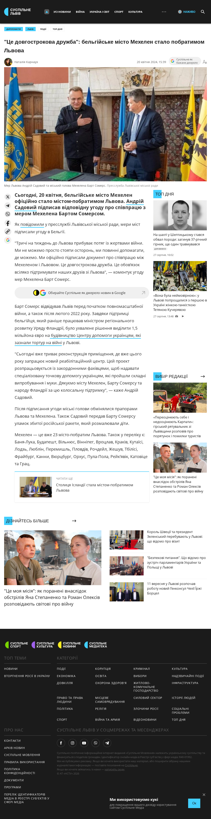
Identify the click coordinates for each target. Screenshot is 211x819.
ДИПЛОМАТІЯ (13, 29)
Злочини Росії (146, 709)
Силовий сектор (148, 698)
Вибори (140, 676)
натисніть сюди (114, 769)
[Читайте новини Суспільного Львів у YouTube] (84, 743)
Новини (11, 669)
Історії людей (184, 698)
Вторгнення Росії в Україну (27, 676)
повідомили (32, 224)
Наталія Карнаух (26, 62)
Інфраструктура (185, 683)
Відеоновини (145, 720)
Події (43, 29)
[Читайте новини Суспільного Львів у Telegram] (107, 743)
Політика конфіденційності (19, 771)
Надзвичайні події (188, 676)
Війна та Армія (107, 720)
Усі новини (62, 12)
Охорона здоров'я (111, 683)
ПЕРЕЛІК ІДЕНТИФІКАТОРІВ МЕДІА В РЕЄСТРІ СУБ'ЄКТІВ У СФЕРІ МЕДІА (26, 798)
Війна (80, 12)
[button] (7, 196)
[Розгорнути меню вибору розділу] (46, 11)
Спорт (118, 12)
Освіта (100, 676)
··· (164, 11)
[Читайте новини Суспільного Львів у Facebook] (61, 743)
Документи (14, 780)
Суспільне (131, 765)
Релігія (101, 709)
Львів (30, 29)
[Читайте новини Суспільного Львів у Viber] (95, 743)
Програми (12, 787)
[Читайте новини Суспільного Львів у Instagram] (72, 743)
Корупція (103, 669)
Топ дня (57, 29)
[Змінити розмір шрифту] (205, 62)
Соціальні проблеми (181, 711)
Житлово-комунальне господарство (146, 686)
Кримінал (142, 669)
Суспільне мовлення (22, 755)
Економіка (66, 676)
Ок (194, 803)
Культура (135, 12)
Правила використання (24, 762)
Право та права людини (70, 700)
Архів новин (14, 748)
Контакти (12, 741)
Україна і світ (99, 12)
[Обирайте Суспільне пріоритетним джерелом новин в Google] (7, 240)
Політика (65, 709)
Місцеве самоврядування (110, 700)
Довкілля (65, 683)
